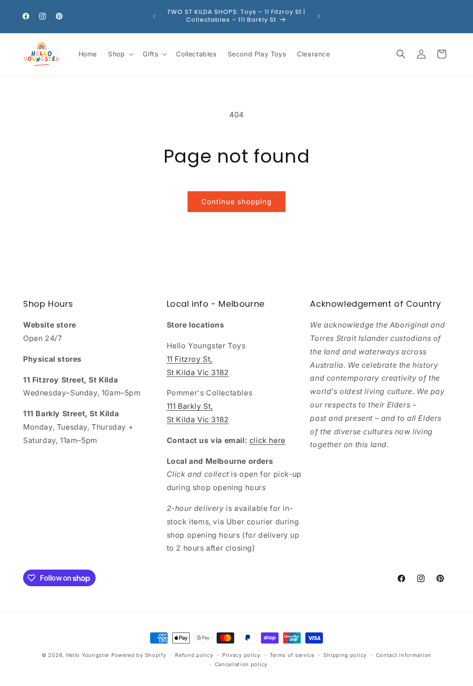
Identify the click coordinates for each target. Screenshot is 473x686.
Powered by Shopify (138, 655)
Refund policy (194, 655)
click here (267, 440)
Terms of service (292, 655)
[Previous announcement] (154, 16)
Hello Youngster (88, 655)
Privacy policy (241, 655)
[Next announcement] (319, 16)
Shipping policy (345, 655)
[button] (120, 54)
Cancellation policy (241, 664)
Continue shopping (236, 201)
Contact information (403, 655)
